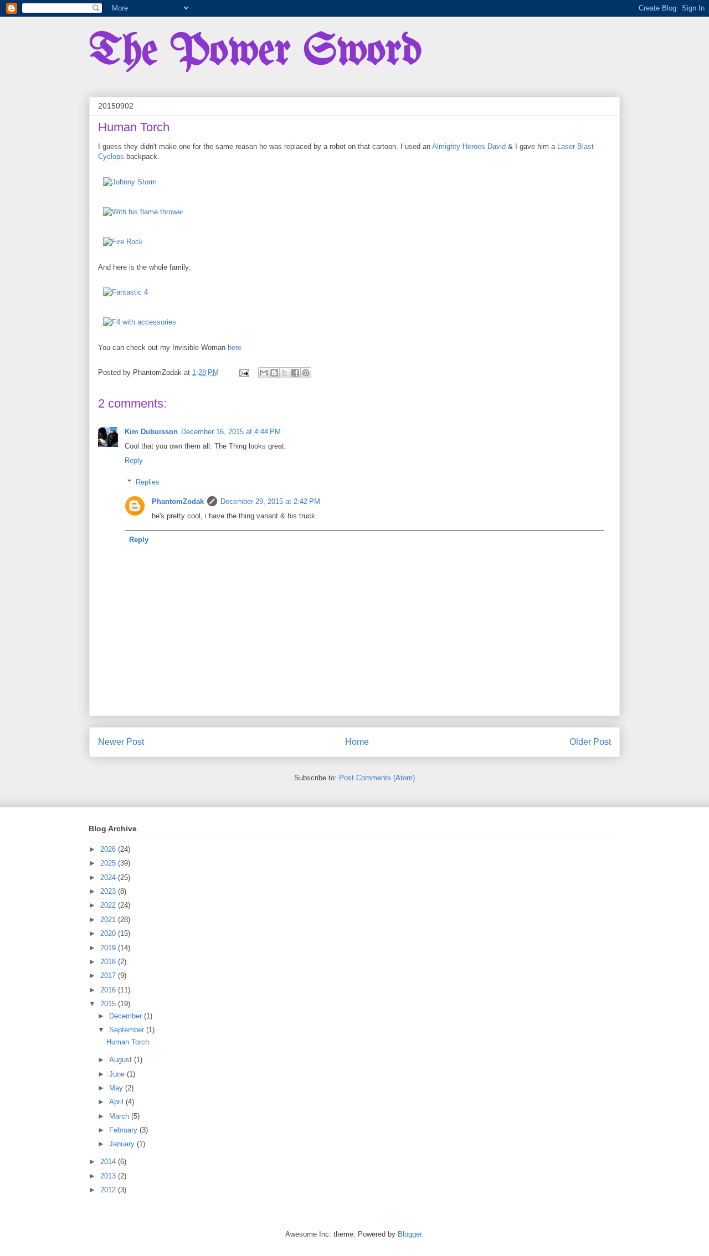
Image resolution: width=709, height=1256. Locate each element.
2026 (109, 849)
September (127, 1030)
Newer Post (121, 742)
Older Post (590, 742)
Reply (134, 460)
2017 (109, 975)
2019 (109, 948)
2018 (109, 962)
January (123, 1144)
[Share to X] (284, 372)
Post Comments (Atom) (377, 778)
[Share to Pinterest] (305, 372)
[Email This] (263, 372)
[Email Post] (243, 372)
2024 (109, 877)
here (235, 347)
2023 (109, 891)
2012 (109, 1190)
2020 (109, 933)
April (117, 1102)
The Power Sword (255, 52)
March (120, 1116)
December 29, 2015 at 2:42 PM (270, 501)
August (121, 1060)
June (118, 1074)
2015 (109, 1004)
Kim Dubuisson (151, 432)
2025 (109, 863)
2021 (109, 919)
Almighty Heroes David (469, 146)
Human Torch (127, 1042)
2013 (109, 1176)
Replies (148, 482)
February (124, 1130)
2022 (109, 905)
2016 (109, 990)
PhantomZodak (178, 501)
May (117, 1088)
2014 (109, 1161)
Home (357, 742)
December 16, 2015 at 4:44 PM (231, 432)
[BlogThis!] (274, 372)
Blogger (410, 1234)
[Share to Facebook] (295, 372)
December (126, 1016)
